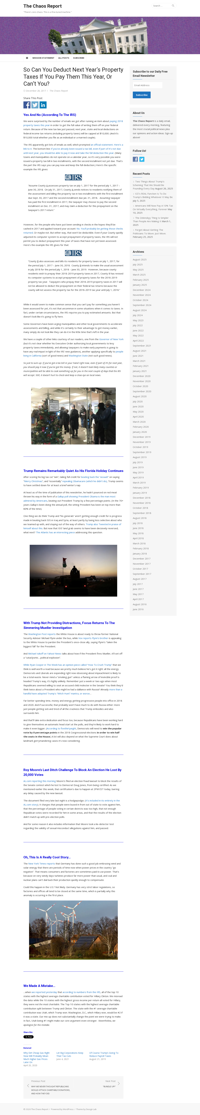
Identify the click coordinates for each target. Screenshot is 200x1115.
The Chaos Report (42, 6)
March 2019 (139, 482)
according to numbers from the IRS (81, 992)
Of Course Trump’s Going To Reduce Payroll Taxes (103, 1054)
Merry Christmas (33, 481)
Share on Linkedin (43, 104)
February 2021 (141, 365)
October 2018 (140, 507)
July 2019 (138, 462)
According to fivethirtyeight (61, 728)
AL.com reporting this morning (39, 781)
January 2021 (140, 371)
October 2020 (140, 386)
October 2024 (140, 300)
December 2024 (141, 289)
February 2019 (141, 487)
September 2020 (142, 391)
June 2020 (138, 406)
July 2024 (138, 315)
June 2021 (138, 355)
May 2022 (138, 335)
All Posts (63, 57)
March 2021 (139, 360)
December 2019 (141, 436)
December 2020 (141, 376)
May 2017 (138, 594)
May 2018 (138, 533)
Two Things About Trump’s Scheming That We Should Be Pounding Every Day (148, 185)
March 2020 (139, 421)
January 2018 (140, 553)
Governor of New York (111, 339)
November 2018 (142, 502)
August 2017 (140, 578)
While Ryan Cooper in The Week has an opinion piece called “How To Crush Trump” (67, 664)
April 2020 (138, 416)
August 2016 (140, 604)
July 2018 (138, 523)
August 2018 (140, 518)
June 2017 (138, 588)
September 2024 (142, 305)
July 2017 (138, 584)
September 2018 (142, 513)
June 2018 (138, 528)
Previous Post (50, 1087)
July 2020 (138, 401)
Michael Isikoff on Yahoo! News (44, 653)
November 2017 (142, 563)
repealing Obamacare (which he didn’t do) (84, 481)
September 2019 (142, 452)
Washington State (78, 355)
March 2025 (139, 274)
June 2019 (138, 467)
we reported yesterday (44, 992)
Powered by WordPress (62, 1109)
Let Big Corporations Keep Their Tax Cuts (69, 1054)
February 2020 (141, 426)
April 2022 (138, 340)
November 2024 (142, 294)
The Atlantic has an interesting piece (55, 532)
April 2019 (138, 477)
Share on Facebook (26, 104)
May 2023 (138, 320)
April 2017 (138, 599)
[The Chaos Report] (100, 35)
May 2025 (138, 269)
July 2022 (138, 325)
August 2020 (140, 396)
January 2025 (140, 284)
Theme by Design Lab (86, 1109)
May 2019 (138, 472)
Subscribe (78, 57)
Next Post (109, 1084)
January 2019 (140, 492)
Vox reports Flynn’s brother (93, 638)
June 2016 (138, 609)
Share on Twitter (34, 104)
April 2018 (138, 538)
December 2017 (141, 558)
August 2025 (140, 259)
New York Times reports (41, 863)
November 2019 (142, 442)
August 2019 (140, 457)
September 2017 (142, 573)
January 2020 (140, 431)
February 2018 (141, 548)
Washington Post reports (42, 634)
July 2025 (138, 264)
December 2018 (141, 497)
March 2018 (139, 543)
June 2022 (138, 330)
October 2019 (140, 447)
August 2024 (140, 310)
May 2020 (138, 411)
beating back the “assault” (95, 476)
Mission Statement (43, 57)
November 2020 (142, 381)
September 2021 (142, 345)
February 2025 (141, 279)
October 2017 (140, 568)
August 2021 (140, 350)
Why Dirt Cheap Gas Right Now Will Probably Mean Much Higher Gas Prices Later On (36, 1057)
